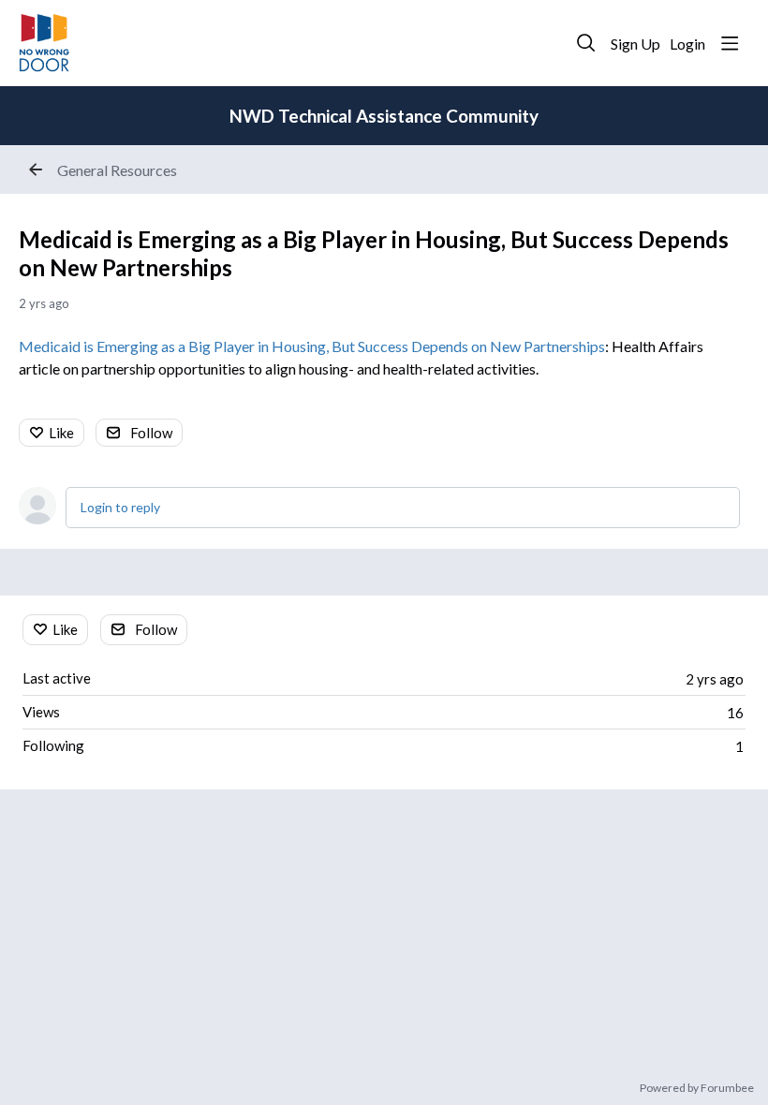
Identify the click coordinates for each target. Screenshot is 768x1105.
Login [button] (687, 43)
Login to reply (120, 507)
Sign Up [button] (635, 43)
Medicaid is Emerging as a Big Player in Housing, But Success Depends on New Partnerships (312, 346)
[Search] (586, 43)
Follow (151, 432)
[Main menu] (729, 43)
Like (61, 432)
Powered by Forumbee (697, 1088)
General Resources (117, 170)
